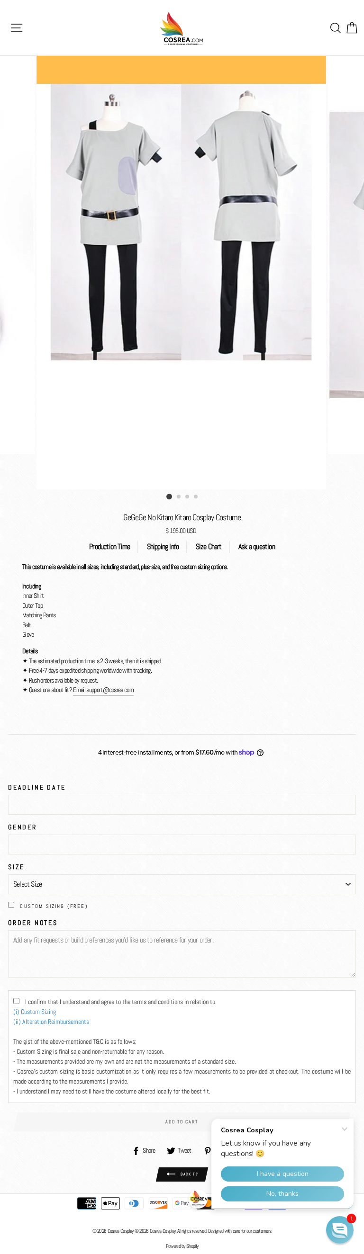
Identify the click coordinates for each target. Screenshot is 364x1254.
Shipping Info (163, 546)
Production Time (109, 546)
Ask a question (256, 546)
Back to (189, 1174)
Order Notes (33, 922)
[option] (182, 272)
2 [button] (179, 497)
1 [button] (169, 496)
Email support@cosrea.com (103, 690)
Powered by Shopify (182, 1246)
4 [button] (196, 497)
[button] (340, 1230)
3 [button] (187, 497)
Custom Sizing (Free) (54, 906)
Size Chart (209, 546)
